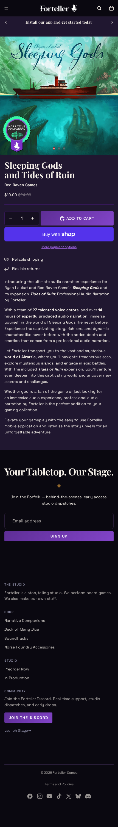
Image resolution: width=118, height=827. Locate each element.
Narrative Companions (24, 620)
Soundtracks (16, 638)
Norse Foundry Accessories (29, 647)
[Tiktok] (59, 796)
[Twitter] (68, 796)
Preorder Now (16, 669)
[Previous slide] (6, 22)
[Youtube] (49, 796)
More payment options (59, 247)
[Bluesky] (78, 796)
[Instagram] (39, 796)
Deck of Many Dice (21, 629)
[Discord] (88, 796)
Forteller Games (65, 772)
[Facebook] (30, 796)
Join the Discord (28, 717)
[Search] (99, 8)
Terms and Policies (59, 784)
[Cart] (111, 8)
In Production (16, 677)
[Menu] (6, 8)
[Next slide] (112, 22)
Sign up (59, 536)
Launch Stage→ (17, 730)
